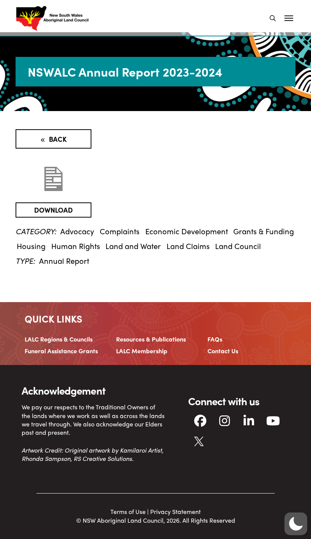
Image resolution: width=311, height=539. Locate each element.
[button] (273, 18)
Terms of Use (128, 511)
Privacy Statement (175, 511)
